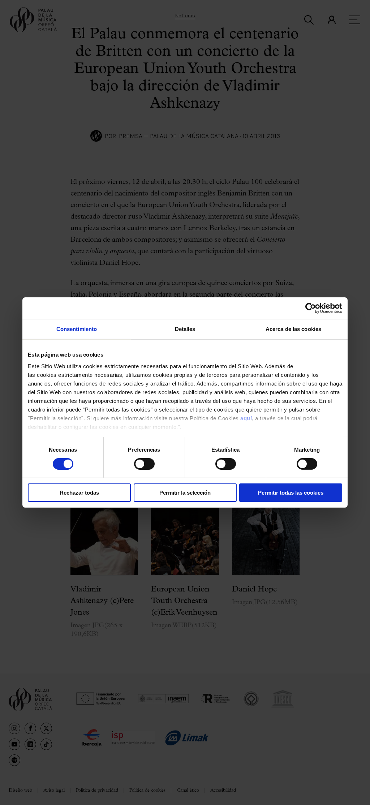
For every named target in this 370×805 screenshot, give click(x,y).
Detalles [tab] (185, 329)
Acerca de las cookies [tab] (293, 329)
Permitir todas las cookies (290, 493)
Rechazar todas (79, 493)
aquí (246, 418)
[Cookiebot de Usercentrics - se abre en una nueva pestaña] (310, 308)
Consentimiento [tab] (76, 329)
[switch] (144, 464)
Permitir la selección (185, 493)
